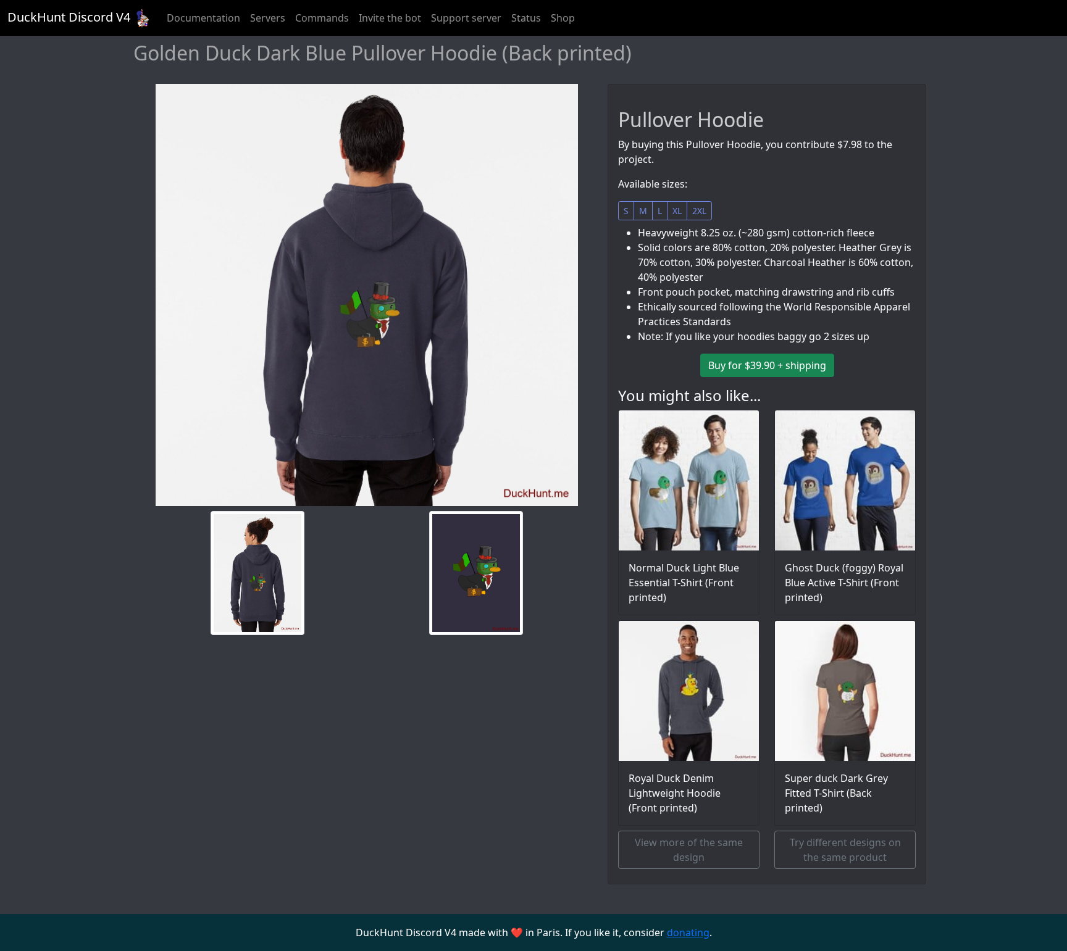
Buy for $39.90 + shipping (767, 365)
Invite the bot (390, 18)
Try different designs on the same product (845, 850)
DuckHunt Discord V (68, 17)
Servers (267, 18)
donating (688, 932)
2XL (699, 211)
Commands (322, 18)
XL (677, 211)
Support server (466, 18)
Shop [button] (563, 18)
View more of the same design (689, 850)
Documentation (203, 18)
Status (526, 18)
